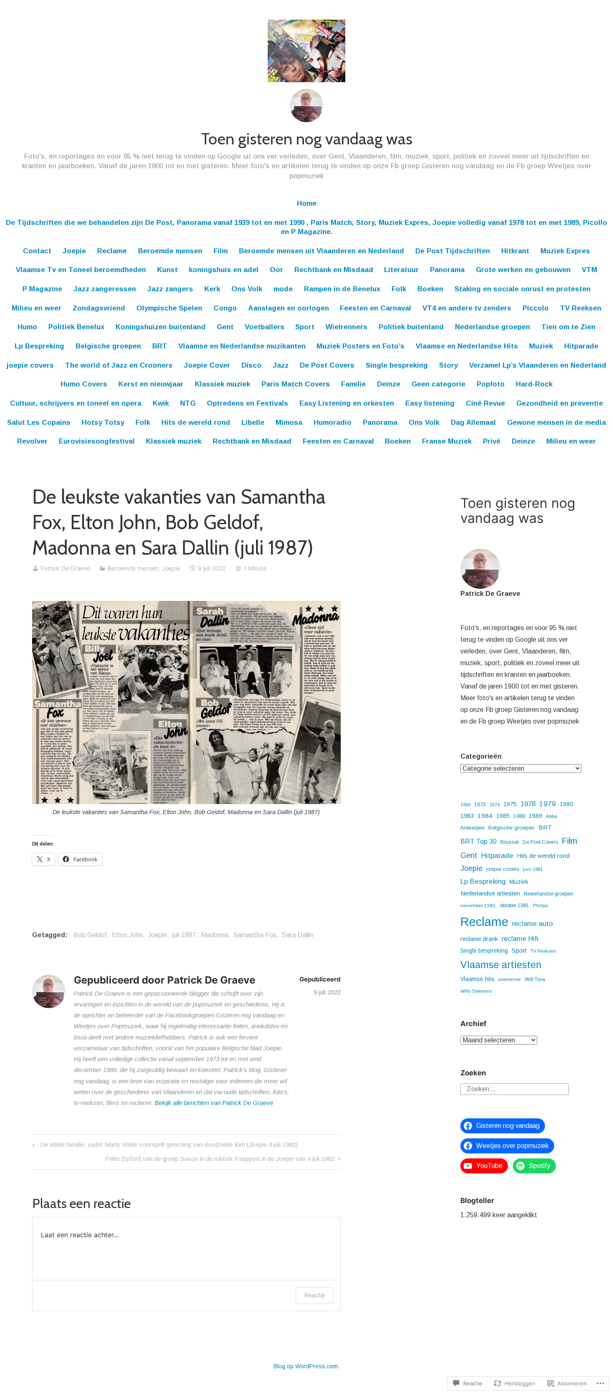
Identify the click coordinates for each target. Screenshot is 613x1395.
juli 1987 (184, 934)
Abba (551, 816)
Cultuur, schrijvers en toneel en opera (75, 403)
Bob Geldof (90, 934)
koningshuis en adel (224, 270)
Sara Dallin (297, 934)
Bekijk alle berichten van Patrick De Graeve (214, 1102)
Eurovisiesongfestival (97, 441)
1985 (503, 815)
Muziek (541, 346)
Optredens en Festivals (247, 403)
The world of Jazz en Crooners (119, 365)
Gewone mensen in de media (556, 422)
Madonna (214, 934)
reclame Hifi (520, 938)
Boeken (430, 289)
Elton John (127, 934)
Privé (491, 441)
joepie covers (30, 365)
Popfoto (491, 384)
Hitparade (581, 346)
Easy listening (430, 403)
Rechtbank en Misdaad (333, 270)
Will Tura (535, 979)
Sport (304, 327)
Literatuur (401, 270)
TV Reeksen (580, 308)
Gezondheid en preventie (559, 403)
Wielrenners (346, 327)
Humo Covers (83, 384)
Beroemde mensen (170, 251)
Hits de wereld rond (195, 422)
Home (307, 203)
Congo (225, 308)
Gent (225, 327)
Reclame (112, 251)
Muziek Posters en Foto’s (360, 346)
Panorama (447, 270)
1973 (480, 804)
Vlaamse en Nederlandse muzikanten (242, 346)
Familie (353, 384)
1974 (495, 804)
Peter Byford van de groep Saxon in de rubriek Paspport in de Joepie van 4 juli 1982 (219, 1160)
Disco (251, 365)
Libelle (252, 422)
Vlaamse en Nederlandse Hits (467, 346)
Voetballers (264, 327)
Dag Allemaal (473, 422)
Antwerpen (472, 828)
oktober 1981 (514, 905)
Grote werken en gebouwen (523, 270)
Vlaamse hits (477, 979)
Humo (27, 327)
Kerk (212, 289)
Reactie (314, 1295)
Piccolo (536, 308)
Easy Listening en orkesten (346, 403)
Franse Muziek (447, 441)
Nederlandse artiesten (490, 893)
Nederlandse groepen (492, 327)
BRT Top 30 (478, 841)
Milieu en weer (36, 308)
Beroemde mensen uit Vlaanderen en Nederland (321, 251)
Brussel (509, 842)
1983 (467, 815)
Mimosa (289, 422)
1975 (510, 804)
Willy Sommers (476, 991)
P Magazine (42, 289)
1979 (547, 804)
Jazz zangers (170, 289)
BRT (159, 346)
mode (283, 289)
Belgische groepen (108, 346)
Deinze (388, 384)
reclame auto (532, 923)
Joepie (74, 251)
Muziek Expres (565, 251)
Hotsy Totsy (103, 422)
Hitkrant (515, 251)
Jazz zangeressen (104, 289)
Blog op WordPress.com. (306, 1366)
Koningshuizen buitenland (161, 327)
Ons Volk (246, 289)
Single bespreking (397, 365)
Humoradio (333, 422)
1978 (527, 804)
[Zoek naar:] (514, 1088)
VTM (589, 270)
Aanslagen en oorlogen (288, 308)
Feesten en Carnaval (375, 308)
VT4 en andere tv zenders (466, 308)
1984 (484, 815)
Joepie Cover (207, 365)
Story (448, 365)
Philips (540, 905)
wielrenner (509, 979)
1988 (519, 816)
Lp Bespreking (39, 346)
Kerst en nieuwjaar (150, 384)
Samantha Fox (254, 934)
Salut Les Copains (38, 422)
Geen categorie (438, 384)
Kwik (161, 403)
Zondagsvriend (99, 308)
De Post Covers (327, 365)
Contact (37, 251)
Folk (399, 289)
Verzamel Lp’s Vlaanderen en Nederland (537, 365)
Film (221, 251)
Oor (276, 270)
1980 (566, 804)
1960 (465, 804)
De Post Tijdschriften (452, 251)
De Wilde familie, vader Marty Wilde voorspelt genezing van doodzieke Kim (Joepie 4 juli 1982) (163, 1146)
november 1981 (478, 905)
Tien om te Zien (568, 327)
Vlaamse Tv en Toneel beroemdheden (81, 270)
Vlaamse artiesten (501, 964)
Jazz (281, 365)
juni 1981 (533, 869)
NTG (188, 403)
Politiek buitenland (411, 327)
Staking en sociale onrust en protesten (522, 289)
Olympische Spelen (169, 308)
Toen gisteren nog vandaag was (306, 139)
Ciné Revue (485, 403)
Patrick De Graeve (65, 568)
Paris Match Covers (295, 384)
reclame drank (479, 939)
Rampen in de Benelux (342, 289)
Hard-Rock (534, 384)
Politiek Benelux (76, 327)
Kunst (167, 270)
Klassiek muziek (222, 384)
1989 (535, 815)
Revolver (32, 441)
